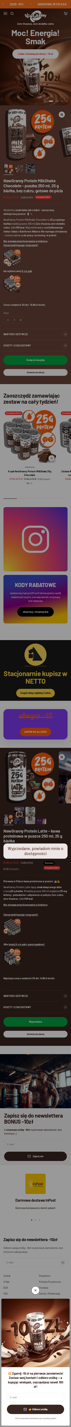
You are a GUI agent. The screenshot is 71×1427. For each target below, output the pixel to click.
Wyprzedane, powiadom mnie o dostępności (35, 851)
